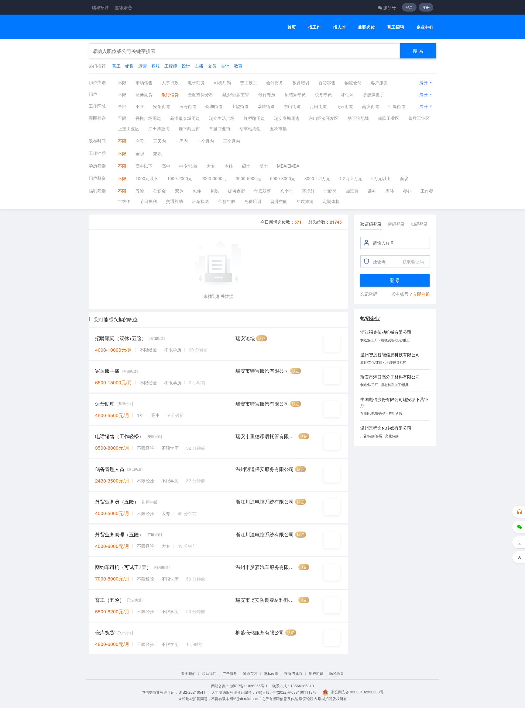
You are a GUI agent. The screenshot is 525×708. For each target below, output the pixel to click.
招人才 (339, 27)
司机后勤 (222, 82)
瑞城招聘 (100, 7)
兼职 (157, 153)
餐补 (407, 191)
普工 (116, 66)
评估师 (347, 94)
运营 (142, 66)
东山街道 (292, 106)
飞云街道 (344, 106)
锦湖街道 (213, 106)
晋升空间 (278, 201)
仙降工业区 (388, 118)
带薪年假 (226, 201)
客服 (155, 66)
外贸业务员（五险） (117, 501)
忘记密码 (368, 294)
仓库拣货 (105, 632)
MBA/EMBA (288, 166)
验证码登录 (371, 224)
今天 (140, 141)
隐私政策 (271, 673)
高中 (166, 166)
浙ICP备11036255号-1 (249, 685)
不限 (122, 82)
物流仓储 (353, 82)
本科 (228, 166)
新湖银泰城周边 (185, 118)
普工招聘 (395, 27)
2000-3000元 (214, 178)
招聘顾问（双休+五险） (120, 338)
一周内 (181, 141)
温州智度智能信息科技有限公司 (390, 354)
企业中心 (424, 27)
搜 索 (418, 50)
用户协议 (316, 673)
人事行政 (170, 82)
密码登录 (396, 224)
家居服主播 (107, 370)
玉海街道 (187, 106)
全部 (122, 106)
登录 (409, 7)
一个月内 (205, 141)
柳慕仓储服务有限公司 (259, 632)
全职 (140, 153)
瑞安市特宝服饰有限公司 (262, 370)
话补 (372, 191)
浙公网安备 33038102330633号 (357, 691)
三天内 (159, 141)
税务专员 (323, 94)
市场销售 (144, 82)
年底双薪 (262, 191)
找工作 (314, 27)
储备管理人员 (109, 469)
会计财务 (274, 82)
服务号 (389, 7)
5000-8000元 (282, 178)
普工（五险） (109, 599)
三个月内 (231, 141)
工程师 (170, 66)
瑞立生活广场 (222, 118)
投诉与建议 (293, 673)
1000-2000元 (179, 178)
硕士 (246, 166)
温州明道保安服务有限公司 (264, 469)
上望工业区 (128, 128)
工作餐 (426, 191)
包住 (197, 191)
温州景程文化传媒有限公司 (385, 428)
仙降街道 (396, 106)
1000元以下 (147, 178)
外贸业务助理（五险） (119, 534)
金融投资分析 (200, 94)
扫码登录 (419, 224)
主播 (199, 66)
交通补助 (174, 201)
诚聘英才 (250, 673)
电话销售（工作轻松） (119, 436)
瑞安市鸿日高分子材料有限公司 (390, 377)
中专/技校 (188, 166)
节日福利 (148, 201)
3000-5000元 (248, 178)
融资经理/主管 (235, 94)
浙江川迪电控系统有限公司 (264, 501)
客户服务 (379, 82)
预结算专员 (295, 94)
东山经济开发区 (323, 118)
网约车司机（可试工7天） (123, 566)
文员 (212, 66)
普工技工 (248, 82)
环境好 (308, 191)
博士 (263, 166)
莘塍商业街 (219, 128)
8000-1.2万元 (317, 178)
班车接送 (200, 201)
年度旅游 (305, 201)
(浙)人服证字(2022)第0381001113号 (286, 692)
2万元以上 (381, 178)
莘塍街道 (266, 106)
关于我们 (188, 673)
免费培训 (252, 201)
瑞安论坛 (245, 338)
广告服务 (229, 673)
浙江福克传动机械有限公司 (385, 332)
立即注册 (421, 294)
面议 (404, 178)
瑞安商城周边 (287, 118)
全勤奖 (330, 191)
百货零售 (326, 82)
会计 (225, 66)
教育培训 (300, 82)
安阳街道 (161, 106)
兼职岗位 (366, 27)
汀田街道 (318, 106)
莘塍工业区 (419, 118)
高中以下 (144, 166)
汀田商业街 (159, 128)
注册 (426, 7)
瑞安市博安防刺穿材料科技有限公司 (266, 599)
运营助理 (105, 403)
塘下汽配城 (358, 118)
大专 (211, 166)
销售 (129, 66)
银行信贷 (170, 94)
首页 (291, 27)
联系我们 (209, 673)
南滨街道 (370, 106)
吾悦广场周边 (148, 118)
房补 (389, 191)
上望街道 (240, 106)
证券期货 (144, 94)
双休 (179, 191)
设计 (186, 66)
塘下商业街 (189, 128)
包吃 (214, 191)
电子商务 (196, 82)
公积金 (159, 191)
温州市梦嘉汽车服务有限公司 (266, 566)
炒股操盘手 (373, 94)
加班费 (352, 191)
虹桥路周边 (254, 118)
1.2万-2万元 (350, 178)
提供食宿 (236, 191)
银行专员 (266, 94)
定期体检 (331, 201)
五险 (140, 191)
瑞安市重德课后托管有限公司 (266, 436)
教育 (238, 66)
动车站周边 (250, 128)
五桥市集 (278, 128)
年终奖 (124, 201)
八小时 (286, 191)
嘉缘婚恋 (123, 7)
